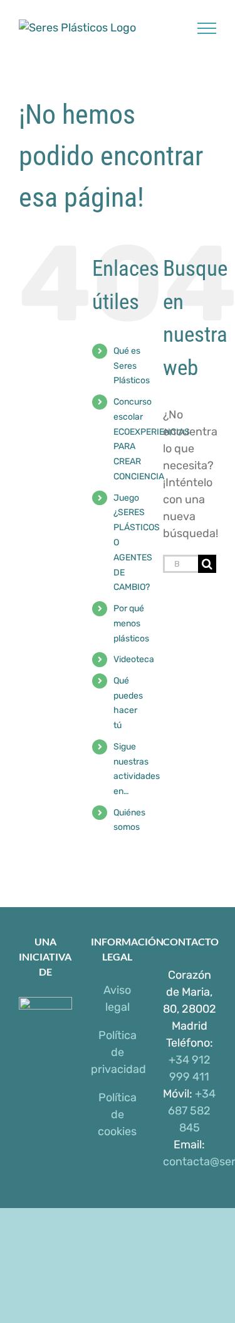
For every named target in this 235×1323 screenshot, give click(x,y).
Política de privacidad (118, 1052)
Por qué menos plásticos (131, 623)
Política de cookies (117, 1114)
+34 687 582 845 (192, 1111)
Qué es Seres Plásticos (131, 366)
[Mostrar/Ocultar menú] (207, 28)
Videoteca (133, 659)
